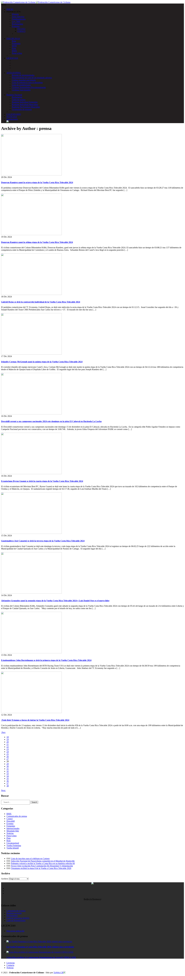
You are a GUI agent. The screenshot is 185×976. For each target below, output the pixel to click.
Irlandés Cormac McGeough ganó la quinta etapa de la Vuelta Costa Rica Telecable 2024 (41, 362)
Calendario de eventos (16, 911)
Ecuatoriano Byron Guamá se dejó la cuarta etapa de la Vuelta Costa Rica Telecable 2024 (42, 481)
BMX (14, 51)
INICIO (10, 9)
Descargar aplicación (15, 931)
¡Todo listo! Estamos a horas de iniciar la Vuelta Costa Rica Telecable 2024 (35, 720)
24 (8, 752)
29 (8, 764)
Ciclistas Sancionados (21, 90)
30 (8, 766)
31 (8, 769)
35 (8, 778)
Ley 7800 (16, 21)
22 (8, 747)
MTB (14, 46)
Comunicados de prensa (17, 816)
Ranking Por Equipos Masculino (26, 107)
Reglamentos (17, 24)
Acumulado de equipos (22, 109)
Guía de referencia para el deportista (27, 82)
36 (8, 781)
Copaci (10, 818)
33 (8, 773)
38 (8, 786)
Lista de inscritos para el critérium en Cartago (30, 858)
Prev (3, 732)
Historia (15, 14)
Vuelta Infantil (13, 848)
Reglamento (17, 97)
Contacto (10, 965)
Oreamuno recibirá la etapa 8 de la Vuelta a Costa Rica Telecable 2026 (41, 868)
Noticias (10, 833)
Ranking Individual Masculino (25, 104)
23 (8, 749)
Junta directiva (18, 16)
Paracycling (17, 53)
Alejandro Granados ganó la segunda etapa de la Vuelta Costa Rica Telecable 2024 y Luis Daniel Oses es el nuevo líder (55, 600)
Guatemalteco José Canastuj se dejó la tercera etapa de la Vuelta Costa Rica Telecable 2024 (43, 541)
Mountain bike (13, 831)
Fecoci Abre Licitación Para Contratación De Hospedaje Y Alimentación (42, 866)
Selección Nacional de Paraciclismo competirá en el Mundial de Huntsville (43, 861)
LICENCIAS (12, 58)
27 (8, 759)
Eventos (10, 823)
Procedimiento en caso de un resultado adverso (32, 77)
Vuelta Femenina (14, 845)
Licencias (11, 963)
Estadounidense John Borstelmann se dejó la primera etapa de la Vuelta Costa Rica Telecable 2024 (46, 660)
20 (8, 742)
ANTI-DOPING (14, 73)
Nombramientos (19, 19)
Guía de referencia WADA (18, 918)
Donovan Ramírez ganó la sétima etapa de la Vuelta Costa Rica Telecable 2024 (37, 242)
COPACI (21, 31)
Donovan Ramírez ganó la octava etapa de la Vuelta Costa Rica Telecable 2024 (37, 182)
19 (8, 739)
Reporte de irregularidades (23, 75)
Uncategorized (13, 843)
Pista (14, 48)
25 (8, 754)
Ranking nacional (14, 913)
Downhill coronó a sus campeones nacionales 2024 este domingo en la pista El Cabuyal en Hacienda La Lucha (51, 421)
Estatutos (16, 26)
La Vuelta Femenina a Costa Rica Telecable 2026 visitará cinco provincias (40, 947)
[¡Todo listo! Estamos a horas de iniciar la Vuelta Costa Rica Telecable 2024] (31, 712)
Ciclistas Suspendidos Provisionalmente (29, 87)
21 (8, 744)
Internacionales (13, 828)
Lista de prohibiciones (21, 85)
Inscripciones (12, 119)
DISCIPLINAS (13, 38)
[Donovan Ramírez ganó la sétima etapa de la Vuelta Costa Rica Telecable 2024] (31, 234)
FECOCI (21, 29)
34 (8, 776)
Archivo (4, 879)
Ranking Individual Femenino (25, 102)
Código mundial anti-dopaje (24, 80)
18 (8, 737)
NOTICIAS (12, 117)
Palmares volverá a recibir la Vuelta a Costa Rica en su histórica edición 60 (43, 863)
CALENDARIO (14, 114)
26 (8, 756)
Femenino (16, 43)
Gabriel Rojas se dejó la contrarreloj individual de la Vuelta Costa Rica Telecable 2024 (40, 302)
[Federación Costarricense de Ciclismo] (35, 2)
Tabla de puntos (18, 99)
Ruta (14, 41)
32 (8, 771)
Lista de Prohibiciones (16, 920)
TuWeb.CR (58, 972)
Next (3, 790)
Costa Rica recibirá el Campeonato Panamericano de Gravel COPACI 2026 (41, 957)
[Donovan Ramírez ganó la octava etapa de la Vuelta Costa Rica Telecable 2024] (31, 175)
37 (8, 783)
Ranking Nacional (14, 95)
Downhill (11, 821)
